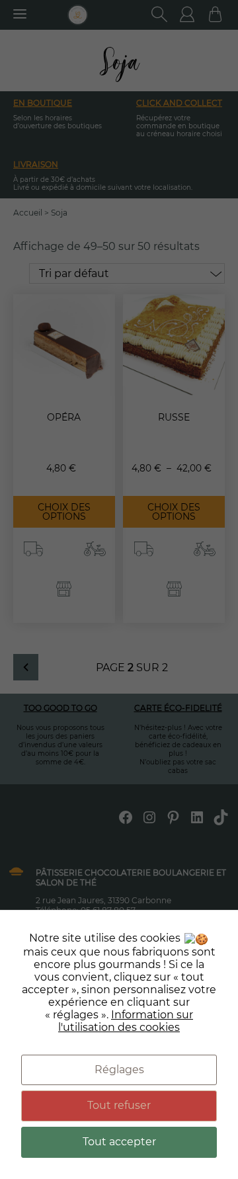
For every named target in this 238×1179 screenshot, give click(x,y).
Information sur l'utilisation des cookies (125, 1021)
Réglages (119, 1069)
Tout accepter (119, 1141)
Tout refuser (119, 1105)
